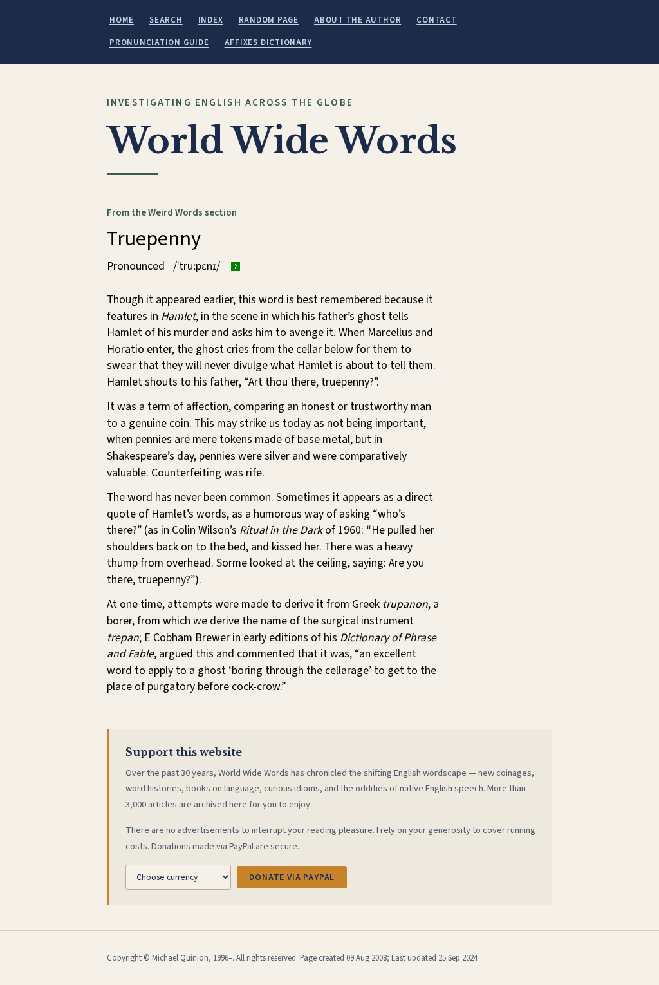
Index (210, 20)
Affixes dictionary (268, 42)
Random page (269, 20)
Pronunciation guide (159, 42)
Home (121, 20)
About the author (357, 20)
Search (166, 20)
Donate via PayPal (292, 877)
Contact (436, 20)
